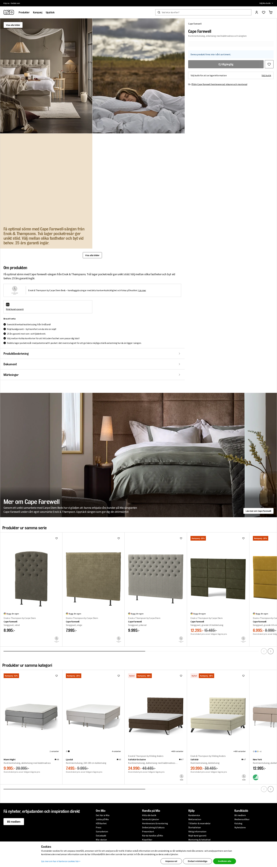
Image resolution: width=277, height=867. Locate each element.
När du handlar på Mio (152, 835)
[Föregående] (264, 651)
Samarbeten (102, 831)
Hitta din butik (149, 815)
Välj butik (266, 75)
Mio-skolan (101, 839)
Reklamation (194, 819)
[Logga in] (257, 12)
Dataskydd (101, 835)
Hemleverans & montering (155, 823)
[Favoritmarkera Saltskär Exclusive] (181, 675)
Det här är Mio (102, 815)
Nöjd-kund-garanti (197, 835)
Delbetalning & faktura (153, 827)
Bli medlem (14, 821)
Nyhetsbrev (240, 827)
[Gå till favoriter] (264, 12)
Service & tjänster (150, 819)
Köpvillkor (147, 839)
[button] (46, 75)
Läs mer (142, 290)
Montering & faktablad (199, 839)
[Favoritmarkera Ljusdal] (118, 675)
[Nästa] (271, 651)
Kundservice (194, 815)
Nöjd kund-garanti (15, 309)
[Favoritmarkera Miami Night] (56, 675)
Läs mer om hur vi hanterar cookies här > (61, 861)
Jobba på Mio (102, 819)
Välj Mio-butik (265, 3)
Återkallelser (194, 827)
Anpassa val (171, 861)
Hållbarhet (101, 823)
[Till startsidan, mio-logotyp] (8, 12)
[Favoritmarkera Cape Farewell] (269, 64)
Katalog (238, 823)
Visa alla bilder (13, 24)
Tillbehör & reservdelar (199, 823)
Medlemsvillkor (241, 819)
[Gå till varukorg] (271, 12)
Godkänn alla (224, 861)
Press (98, 827)
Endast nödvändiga (197, 861)
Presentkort (148, 831)
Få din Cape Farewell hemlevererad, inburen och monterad (219, 84)
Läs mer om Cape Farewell (258, 510)
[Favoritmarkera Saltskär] (243, 675)
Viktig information (197, 831)
